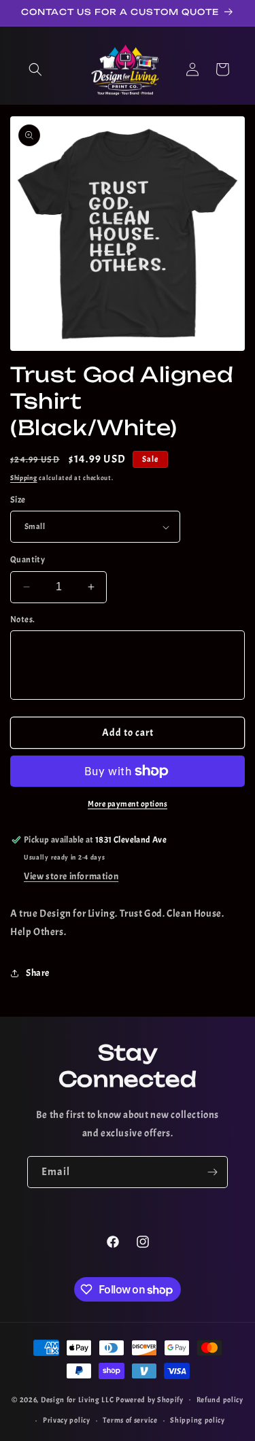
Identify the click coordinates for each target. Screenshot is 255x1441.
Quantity (27, 559)
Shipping (23, 477)
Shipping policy (197, 1420)
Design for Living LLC (77, 1399)
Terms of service (130, 1420)
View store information (71, 876)
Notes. (22, 619)
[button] (35, 69)
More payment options (127, 803)
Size (18, 499)
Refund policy (220, 1399)
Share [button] (38, 973)
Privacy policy (66, 1420)
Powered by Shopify (150, 1399)
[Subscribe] (212, 1172)
